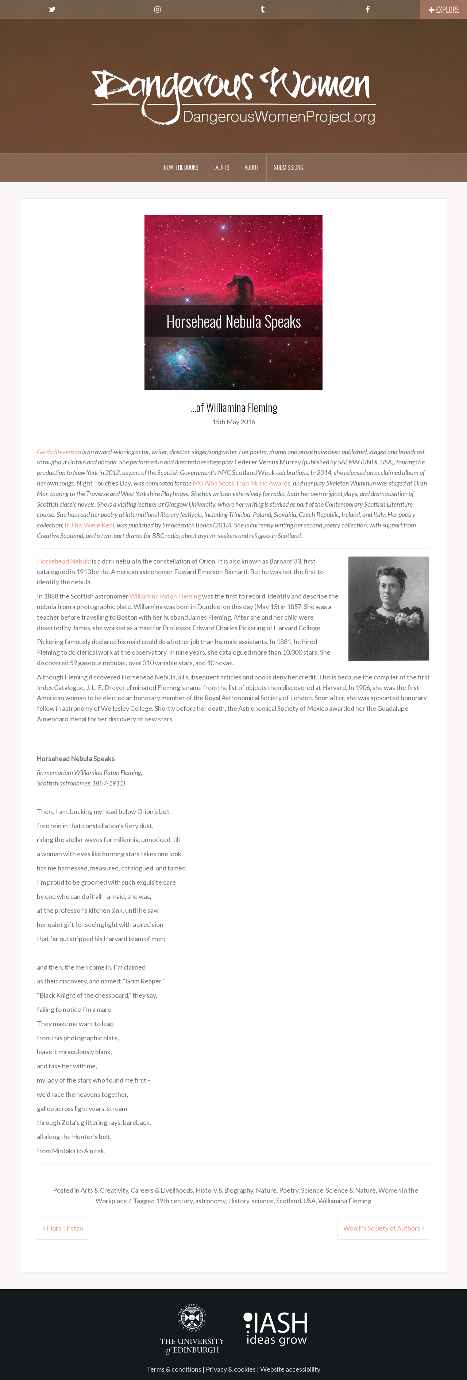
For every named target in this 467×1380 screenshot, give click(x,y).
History (238, 1201)
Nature (266, 1190)
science (263, 1201)
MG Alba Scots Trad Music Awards (241, 483)
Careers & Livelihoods (162, 1190)
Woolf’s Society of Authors (381, 1228)
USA (310, 1201)
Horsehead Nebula (64, 561)
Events (221, 167)
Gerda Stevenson (59, 452)
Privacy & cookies (231, 1369)
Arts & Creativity (104, 1190)
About (251, 167)
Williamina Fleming (344, 1201)
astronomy (210, 1201)
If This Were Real (89, 525)
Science (312, 1190)
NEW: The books (181, 167)
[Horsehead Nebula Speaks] (233, 301)
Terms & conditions (174, 1369)
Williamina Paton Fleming (165, 596)
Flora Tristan (65, 1228)
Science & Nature (351, 1190)
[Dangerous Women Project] (233, 85)
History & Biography (224, 1190)
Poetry (288, 1190)
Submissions (288, 167)
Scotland (288, 1201)
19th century (174, 1201)
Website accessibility (290, 1369)
